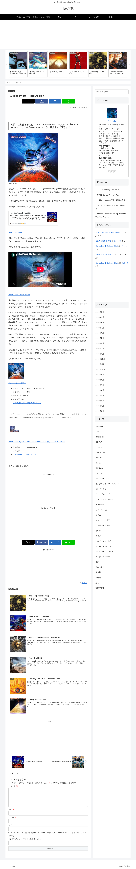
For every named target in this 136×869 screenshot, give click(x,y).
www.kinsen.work (15, 232)
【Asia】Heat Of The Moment (107, 232)
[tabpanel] (18, 64)
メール (12, 817)
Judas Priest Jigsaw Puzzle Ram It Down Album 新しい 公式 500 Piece (36, 442)
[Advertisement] (68, 35)
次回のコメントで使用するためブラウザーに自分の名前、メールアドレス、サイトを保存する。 (49, 833)
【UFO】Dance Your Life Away (107, 195)
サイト (11, 825)
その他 (12, 91)
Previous (7, 65)
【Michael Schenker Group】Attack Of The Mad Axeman (110, 215)
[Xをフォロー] (112, 171)
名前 (11, 810)
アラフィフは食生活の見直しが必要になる (111, 207)
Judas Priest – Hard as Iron (19, 295)
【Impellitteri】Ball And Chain (107, 246)
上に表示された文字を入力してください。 (25, 839)
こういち (112, 121)
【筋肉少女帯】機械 (103, 241)
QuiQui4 (124, 263)
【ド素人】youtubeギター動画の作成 (110, 200)
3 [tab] (71, 81)
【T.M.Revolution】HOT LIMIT (107, 190)
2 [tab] (68, 81)
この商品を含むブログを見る (24, 454)
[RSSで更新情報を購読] (114, 171)
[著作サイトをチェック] (109, 171)
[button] (126, 91)
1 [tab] (65, 81)
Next (129, 65)
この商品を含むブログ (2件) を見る (27, 403)
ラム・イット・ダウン (17, 383)
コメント (13, 786)
